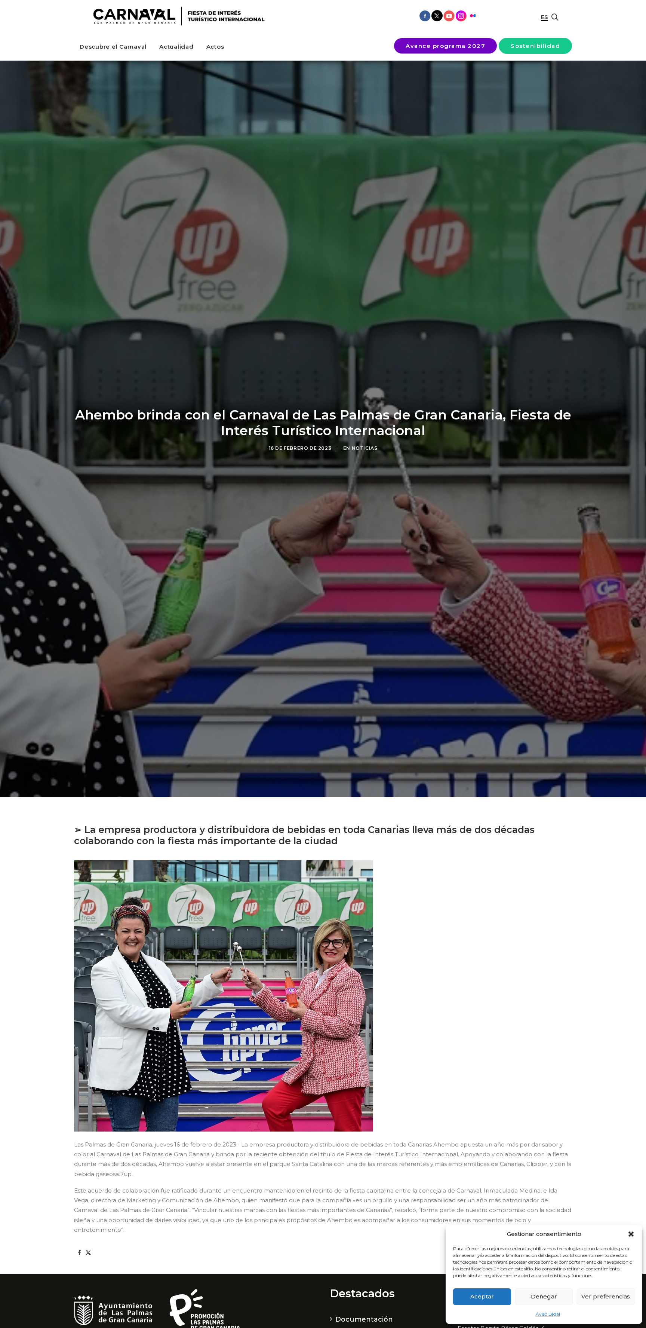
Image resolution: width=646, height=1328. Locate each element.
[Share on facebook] (79, 1252)
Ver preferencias (605, 1296)
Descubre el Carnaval (113, 46)
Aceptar (482, 1296)
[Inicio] (176, 16)
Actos (215, 46)
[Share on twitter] (88, 1252)
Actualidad (176, 46)
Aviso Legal (548, 1314)
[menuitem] (113, 46)
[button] (631, 1234)
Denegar (544, 1296)
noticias (365, 448)
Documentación (364, 1319)
